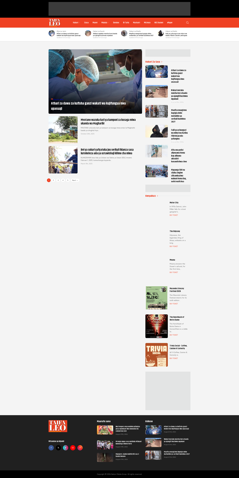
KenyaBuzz (150, 195)
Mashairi (136, 23)
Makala (104, 23)
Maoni (95, 23)
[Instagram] (80, 448)
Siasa (86, 23)
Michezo (147, 23)
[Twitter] (58, 448)
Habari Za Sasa (152, 61)
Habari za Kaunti (98, 31)
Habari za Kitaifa (135, 31)
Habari (75, 23)
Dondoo (116, 23)
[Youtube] (73, 448)
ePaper (170, 23)
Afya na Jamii (61, 31)
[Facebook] (51, 448)
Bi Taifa (126, 23)
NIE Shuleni (158, 23)
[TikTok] (65, 448)
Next (75, 180)
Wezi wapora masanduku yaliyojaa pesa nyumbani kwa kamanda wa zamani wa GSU (128, 428)
